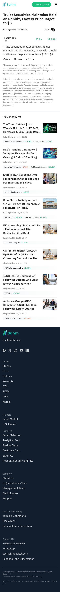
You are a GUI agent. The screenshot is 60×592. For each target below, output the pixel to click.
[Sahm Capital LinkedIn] (27, 350)
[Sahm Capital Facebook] (4, 350)
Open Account (41, 4)
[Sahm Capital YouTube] (21, 350)
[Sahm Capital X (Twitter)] (10, 350)
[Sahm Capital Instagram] (15, 350)
